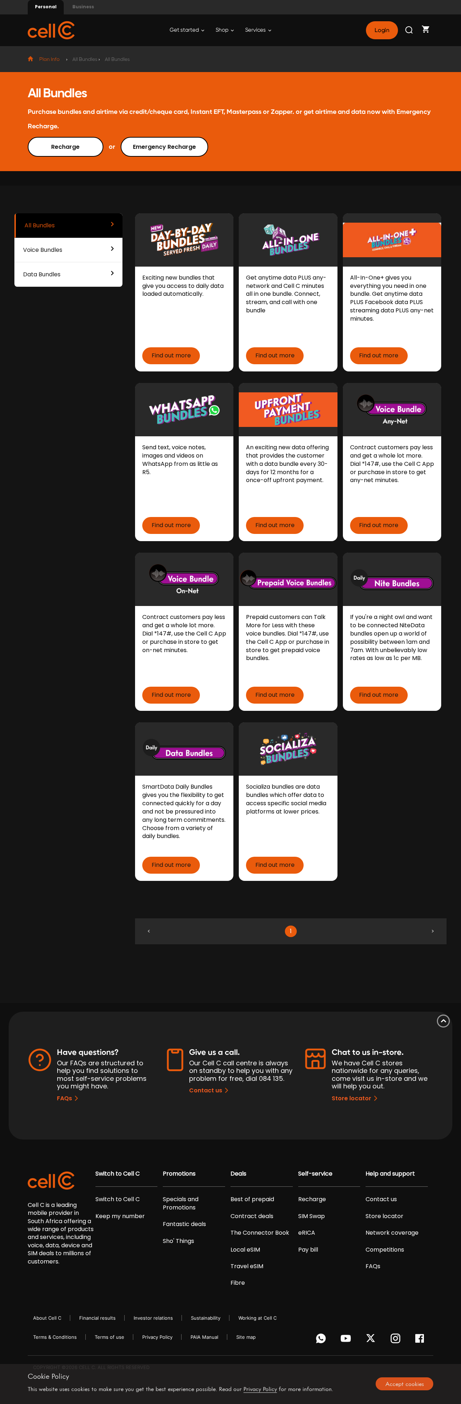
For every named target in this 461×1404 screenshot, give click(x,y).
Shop (222, 30)
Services (256, 30)
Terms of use (109, 1337)
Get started (185, 30)
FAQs (64, 1098)
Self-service (315, 1174)
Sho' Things (178, 1241)
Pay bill (308, 1250)
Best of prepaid (252, 1199)
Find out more (171, 355)
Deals (238, 1174)
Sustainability (205, 1318)
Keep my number (120, 1216)
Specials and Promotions (180, 1203)
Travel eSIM (246, 1266)
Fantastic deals (184, 1224)
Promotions (179, 1174)
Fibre (237, 1283)
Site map (246, 1337)
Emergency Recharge (164, 147)
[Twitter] (372, 1340)
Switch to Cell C (117, 1174)
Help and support (390, 1174)
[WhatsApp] (322, 1340)
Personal (46, 7)
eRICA (306, 1233)
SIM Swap (311, 1216)
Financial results (97, 1318)
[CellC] (51, 30)
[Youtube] (347, 1340)
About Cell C (47, 1318)
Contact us (205, 1090)
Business (83, 7)
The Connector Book (259, 1233)
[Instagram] (396, 1340)
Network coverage (392, 1233)
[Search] (409, 30)
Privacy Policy (157, 1337)
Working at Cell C (257, 1318)
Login (382, 30)
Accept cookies (404, 1383)
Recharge (65, 147)
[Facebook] (421, 1340)
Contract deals (251, 1216)
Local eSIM (245, 1250)
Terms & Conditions (55, 1337)
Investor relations (153, 1318)
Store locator (351, 1098)
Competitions (385, 1250)
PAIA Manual (204, 1337)
